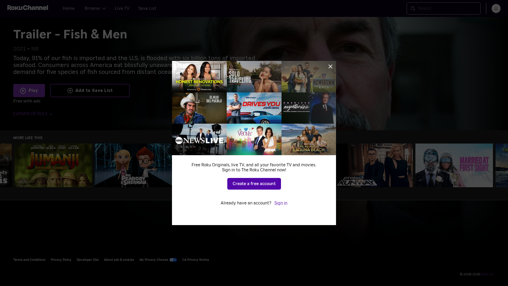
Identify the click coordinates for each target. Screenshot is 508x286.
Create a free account (254, 184)
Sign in (280, 203)
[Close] (330, 66)
